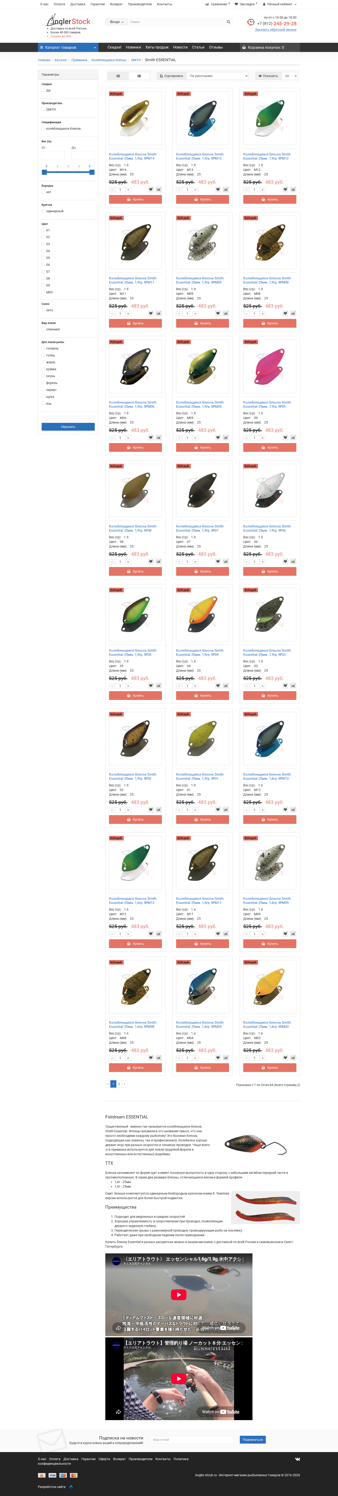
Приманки (79, 60)
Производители (140, 4)
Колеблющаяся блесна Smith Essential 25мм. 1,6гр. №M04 (199, 1024)
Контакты (164, 4)
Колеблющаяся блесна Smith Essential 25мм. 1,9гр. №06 (267, 528)
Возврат (116, 4)
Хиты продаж (157, 47)
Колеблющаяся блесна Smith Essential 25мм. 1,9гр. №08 (132, 528)
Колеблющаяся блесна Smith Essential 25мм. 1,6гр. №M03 (267, 1024)
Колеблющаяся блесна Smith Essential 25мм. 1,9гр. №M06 (132, 404)
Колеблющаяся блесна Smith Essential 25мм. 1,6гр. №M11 (199, 901)
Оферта (105, 1459)
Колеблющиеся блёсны (109, 60)
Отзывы (216, 47)
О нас (44, 4)
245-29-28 (277, 23)
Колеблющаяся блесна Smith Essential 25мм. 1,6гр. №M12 (132, 901)
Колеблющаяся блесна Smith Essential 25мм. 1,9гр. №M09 (199, 280)
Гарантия (98, 4)
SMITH (136, 60)
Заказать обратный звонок (276, 30)
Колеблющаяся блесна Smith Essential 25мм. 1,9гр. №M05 (199, 404)
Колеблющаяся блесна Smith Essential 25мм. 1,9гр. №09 (267, 404)
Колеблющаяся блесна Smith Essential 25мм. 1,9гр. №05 (132, 652)
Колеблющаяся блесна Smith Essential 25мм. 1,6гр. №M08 (132, 1024)
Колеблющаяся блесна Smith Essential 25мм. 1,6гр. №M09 (267, 901)
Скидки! (114, 47)
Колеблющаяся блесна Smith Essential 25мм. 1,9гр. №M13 (199, 156)
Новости (180, 47)
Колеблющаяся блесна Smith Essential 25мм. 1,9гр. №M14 (132, 156)
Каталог (61, 60)
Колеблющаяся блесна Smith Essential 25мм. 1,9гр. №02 (132, 776)
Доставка (77, 4)
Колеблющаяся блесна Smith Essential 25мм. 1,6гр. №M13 (267, 776)
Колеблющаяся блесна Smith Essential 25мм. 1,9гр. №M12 (267, 156)
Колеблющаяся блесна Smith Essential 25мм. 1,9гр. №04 (199, 652)
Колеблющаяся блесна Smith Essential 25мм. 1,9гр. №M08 (267, 280)
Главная (44, 60)
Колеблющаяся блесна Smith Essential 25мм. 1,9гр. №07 (199, 528)
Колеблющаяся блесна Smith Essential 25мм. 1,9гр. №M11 (132, 280)
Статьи (198, 47)
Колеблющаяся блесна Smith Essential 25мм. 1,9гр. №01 (199, 776)
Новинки (133, 47)
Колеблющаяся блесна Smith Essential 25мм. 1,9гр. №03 (267, 652)
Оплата (59, 4)
